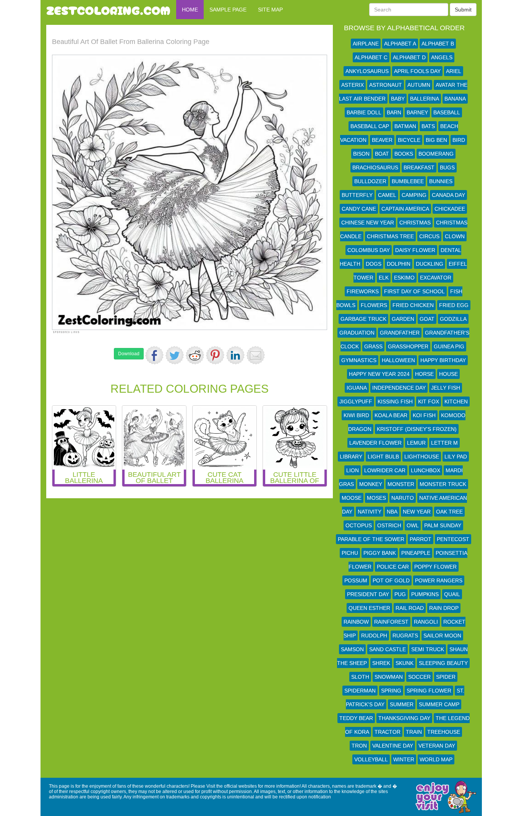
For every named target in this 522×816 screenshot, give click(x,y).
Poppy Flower (435, 567)
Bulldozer (370, 181)
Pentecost (453, 539)
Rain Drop (444, 608)
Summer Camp (439, 704)
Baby (398, 99)
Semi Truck (427, 649)
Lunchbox (425, 470)
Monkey (370, 484)
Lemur (416, 443)
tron (359, 746)
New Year (417, 512)
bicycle (409, 140)
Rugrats (405, 635)
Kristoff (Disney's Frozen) (417, 429)
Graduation (356, 333)
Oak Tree (449, 512)
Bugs (447, 167)
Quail (452, 594)
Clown (455, 236)
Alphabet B (437, 44)
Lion (352, 470)
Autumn (418, 85)
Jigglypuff (355, 401)
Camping (414, 195)
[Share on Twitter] (174, 355)
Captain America (405, 209)
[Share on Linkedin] (235, 355)
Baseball (446, 112)
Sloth (360, 677)
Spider (446, 677)
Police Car (393, 567)
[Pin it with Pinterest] (215, 355)
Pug (400, 594)
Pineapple (415, 553)
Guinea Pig (449, 346)
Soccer (419, 677)
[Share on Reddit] (195, 355)
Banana (455, 99)
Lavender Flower (375, 443)
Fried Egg (454, 305)
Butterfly (357, 195)
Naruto (402, 498)
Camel (387, 195)
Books (403, 154)
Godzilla (453, 319)
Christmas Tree (390, 236)
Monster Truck (443, 484)
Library (351, 457)
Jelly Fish (445, 388)
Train (414, 732)
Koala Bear (390, 415)
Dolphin (398, 264)
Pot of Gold (391, 580)
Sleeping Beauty (443, 663)
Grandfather (400, 333)
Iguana (357, 388)
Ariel (453, 71)
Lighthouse (421, 457)
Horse (424, 374)
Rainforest (391, 622)
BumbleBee (408, 181)
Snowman (388, 677)
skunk (404, 663)
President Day (368, 594)
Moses (376, 498)
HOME (190, 10)
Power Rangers (438, 580)
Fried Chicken (413, 305)
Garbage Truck (363, 319)
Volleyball (371, 759)
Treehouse (443, 732)
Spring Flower (429, 691)
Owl (413, 525)
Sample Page (227, 10)
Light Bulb (383, 457)
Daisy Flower (415, 250)
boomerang (436, 154)
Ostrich (389, 525)
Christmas (415, 222)
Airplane (366, 44)
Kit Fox (428, 401)
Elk (384, 278)
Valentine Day (392, 746)
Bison (361, 154)
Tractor (387, 732)
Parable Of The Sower (371, 539)
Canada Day (448, 195)
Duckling (429, 264)
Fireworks (363, 291)
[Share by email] (255, 355)
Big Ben (436, 140)
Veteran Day (436, 746)
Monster (400, 484)
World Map (436, 759)
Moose (352, 498)
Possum (355, 580)
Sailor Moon (442, 635)
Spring (391, 691)
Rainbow (356, 622)
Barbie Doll (364, 112)
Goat (427, 319)
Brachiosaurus (375, 167)
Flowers (374, 305)
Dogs (373, 264)
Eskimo (404, 278)
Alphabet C (371, 57)
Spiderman (360, 691)
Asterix (352, 85)
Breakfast (419, 167)
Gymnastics (358, 360)
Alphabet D (409, 57)
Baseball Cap (369, 126)
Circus (429, 236)
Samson (352, 649)
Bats (428, 126)
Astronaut (385, 85)
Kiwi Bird (356, 415)
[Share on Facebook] (154, 355)
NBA (392, 512)
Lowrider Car (384, 470)
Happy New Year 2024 (379, 374)
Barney (417, 112)
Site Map (270, 10)
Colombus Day (368, 250)
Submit (463, 10)
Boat (382, 154)
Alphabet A (400, 44)
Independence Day (399, 388)
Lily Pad (455, 457)
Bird (458, 140)
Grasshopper (408, 346)
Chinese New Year (367, 222)
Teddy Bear (356, 718)
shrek (381, 663)
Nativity (369, 512)
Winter (403, 759)
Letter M (444, 443)
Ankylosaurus (367, 71)
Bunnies (440, 181)
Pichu (350, 553)
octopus (358, 525)
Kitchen (456, 401)
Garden (403, 319)
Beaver (382, 140)
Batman (405, 126)
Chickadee (449, 209)
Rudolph (374, 635)
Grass (373, 346)
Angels (441, 57)
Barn (394, 112)
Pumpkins (425, 594)
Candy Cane (359, 209)
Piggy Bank (379, 553)
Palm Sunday (442, 525)
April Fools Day (417, 71)
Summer (401, 704)
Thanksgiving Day (404, 718)
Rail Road (410, 608)
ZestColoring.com (108, 9)
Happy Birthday (443, 360)
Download (128, 353)
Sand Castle (387, 649)
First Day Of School (414, 291)
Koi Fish (424, 415)
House (448, 374)
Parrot (420, 539)
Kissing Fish (395, 401)
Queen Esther (369, 608)
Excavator (435, 278)
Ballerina (424, 99)
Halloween (398, 360)
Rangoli (426, 622)
